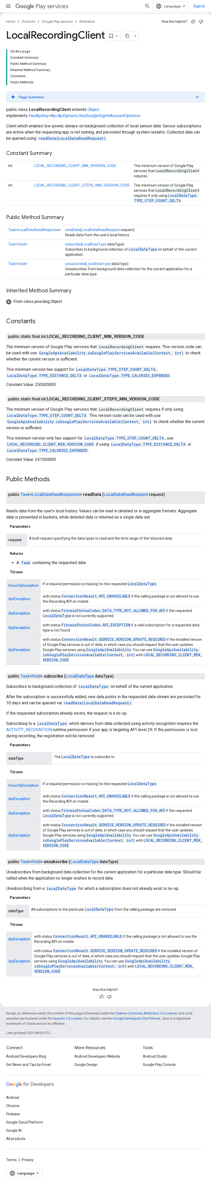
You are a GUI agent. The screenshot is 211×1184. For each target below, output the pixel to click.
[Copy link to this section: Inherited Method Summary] (76, 291)
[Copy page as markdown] (127, 36)
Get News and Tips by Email (28, 1065)
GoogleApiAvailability (108, 649)
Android (12, 1097)
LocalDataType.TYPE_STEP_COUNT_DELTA (166, 198)
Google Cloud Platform (24, 1122)
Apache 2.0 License (67, 1018)
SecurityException (23, 585)
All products (15, 1139)
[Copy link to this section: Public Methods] (55, 480)
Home (10, 21)
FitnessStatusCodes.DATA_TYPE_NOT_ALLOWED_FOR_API (113, 610)
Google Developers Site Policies (136, 1018)
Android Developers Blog (26, 1056)
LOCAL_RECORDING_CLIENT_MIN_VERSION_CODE (75, 166)
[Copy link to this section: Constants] (41, 322)
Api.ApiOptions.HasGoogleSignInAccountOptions (94, 115)
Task (12, 230)
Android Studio (155, 1056)
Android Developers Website (97, 1056)
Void (21, 244)
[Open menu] (8, 6)
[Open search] (147, 6)
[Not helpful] (201, 21)
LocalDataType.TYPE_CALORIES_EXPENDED (129, 375)
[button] (105, 97)
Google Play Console (159, 1065)
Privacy (27, 1160)
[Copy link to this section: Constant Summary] (57, 154)
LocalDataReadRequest (101, 230)
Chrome (12, 1106)
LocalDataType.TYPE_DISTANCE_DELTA (44, 375)
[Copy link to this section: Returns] (28, 553)
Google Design (86, 1065)
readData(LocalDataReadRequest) (72, 138)
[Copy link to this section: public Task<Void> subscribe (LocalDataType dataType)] (119, 676)
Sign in (199, 6)
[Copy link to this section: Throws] (28, 572)
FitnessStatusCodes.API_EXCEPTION (95, 624)
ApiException (19, 599)
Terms (11, 1160)
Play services (52, 6)
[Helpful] (193, 21)
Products (28, 21)
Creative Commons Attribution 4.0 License (146, 1013)
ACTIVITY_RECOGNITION (29, 729)
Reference (87, 21)
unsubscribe (75, 264)
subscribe (73, 244)
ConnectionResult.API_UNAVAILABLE (95, 596)
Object (93, 109)
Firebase (13, 1114)
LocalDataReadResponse (38, 230)
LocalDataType (94, 244)
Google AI (14, 1130)
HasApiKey (39, 115)
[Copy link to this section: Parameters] (35, 526)
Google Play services (57, 21)
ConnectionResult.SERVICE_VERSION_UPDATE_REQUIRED (113, 639)
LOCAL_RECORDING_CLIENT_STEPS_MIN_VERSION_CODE (82, 185)
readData (72, 230)
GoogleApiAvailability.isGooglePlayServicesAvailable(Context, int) (111, 352)
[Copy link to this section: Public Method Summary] (69, 218)
